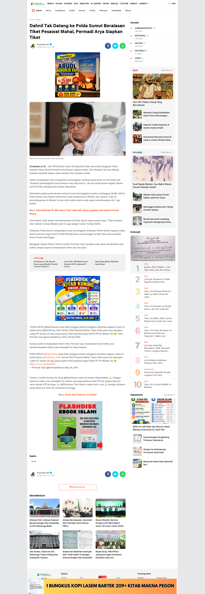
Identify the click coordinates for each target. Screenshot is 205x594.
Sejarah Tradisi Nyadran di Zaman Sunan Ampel (156, 126)
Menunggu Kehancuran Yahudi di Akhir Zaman (158, 208)
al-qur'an (96, 4)
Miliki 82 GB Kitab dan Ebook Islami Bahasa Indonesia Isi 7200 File (151, 428)
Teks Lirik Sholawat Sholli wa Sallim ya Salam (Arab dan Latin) (157, 294)
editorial (140, 36)
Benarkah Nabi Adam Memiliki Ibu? (158, 463)
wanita (128, 11)
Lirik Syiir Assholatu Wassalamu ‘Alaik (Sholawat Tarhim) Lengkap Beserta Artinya (157, 348)
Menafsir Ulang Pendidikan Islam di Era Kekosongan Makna (156, 114)
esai (76, 4)
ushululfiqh (116, 11)
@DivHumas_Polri (52, 357)
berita (50, 4)
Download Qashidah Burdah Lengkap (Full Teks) (157, 373)
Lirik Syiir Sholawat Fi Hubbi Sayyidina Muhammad (157, 280)
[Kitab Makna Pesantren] (103, 586)
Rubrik (39, 11)
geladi (72, 11)
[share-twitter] (115, 46)
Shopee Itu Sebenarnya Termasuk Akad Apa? (154, 451)
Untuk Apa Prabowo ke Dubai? (81, 395)
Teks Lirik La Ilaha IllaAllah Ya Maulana (157, 386)
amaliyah (84, 4)
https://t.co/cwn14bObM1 (42, 364)
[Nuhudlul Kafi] (77, 75)
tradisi (92, 11)
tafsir (105, 4)
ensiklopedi (60, 11)
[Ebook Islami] (77, 426)
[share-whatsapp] (123, 46)
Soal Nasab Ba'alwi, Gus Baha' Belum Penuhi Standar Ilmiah (152, 186)
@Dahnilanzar (51, 354)
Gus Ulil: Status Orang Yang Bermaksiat (147, 103)
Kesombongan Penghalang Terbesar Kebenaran (156, 439)
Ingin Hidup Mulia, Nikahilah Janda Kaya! (107, 263)
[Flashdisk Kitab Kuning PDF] (77, 298)
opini (138, 58)
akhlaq (114, 4)
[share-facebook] (108, 46)
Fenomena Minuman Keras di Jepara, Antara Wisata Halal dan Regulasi (157, 139)
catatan (124, 4)
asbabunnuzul (143, 28)
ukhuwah (103, 11)
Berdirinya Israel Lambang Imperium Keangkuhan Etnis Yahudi (157, 221)
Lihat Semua (166, 70)
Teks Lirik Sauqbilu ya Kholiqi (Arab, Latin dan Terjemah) (157, 307)
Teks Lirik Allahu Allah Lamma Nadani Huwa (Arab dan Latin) (158, 319)
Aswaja (133, 4)
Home (32, 20)
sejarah (68, 4)
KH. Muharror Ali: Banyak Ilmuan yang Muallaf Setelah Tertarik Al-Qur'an (46, 264)
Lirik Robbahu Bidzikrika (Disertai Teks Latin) (155, 361)
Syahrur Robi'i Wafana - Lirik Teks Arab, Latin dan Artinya (157, 268)
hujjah (59, 4)
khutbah (140, 51)
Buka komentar (78, 487)
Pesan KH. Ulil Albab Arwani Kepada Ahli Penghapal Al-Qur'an (76, 264)
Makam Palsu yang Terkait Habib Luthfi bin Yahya (156, 196)
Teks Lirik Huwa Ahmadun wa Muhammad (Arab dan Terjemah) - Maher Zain (158, 333)
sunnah (82, 11)
